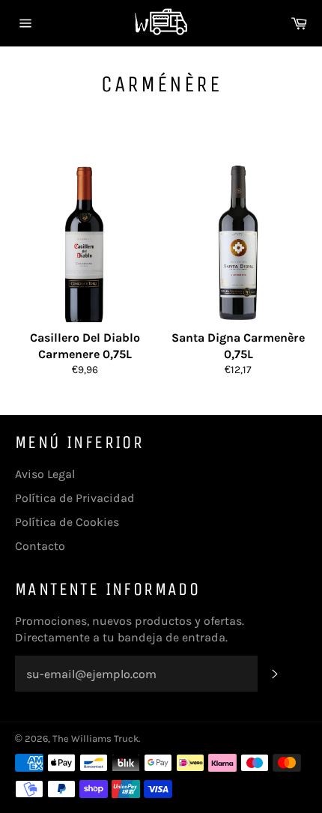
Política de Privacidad (75, 498)
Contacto (40, 546)
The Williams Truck (95, 738)
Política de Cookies (67, 522)
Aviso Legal (45, 474)
